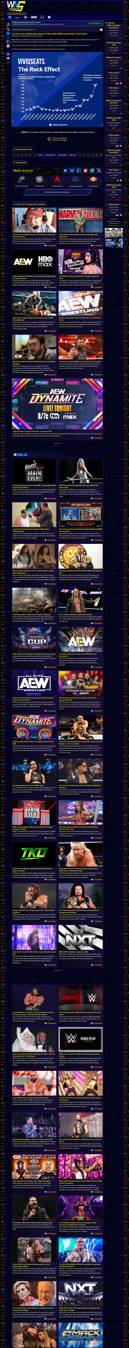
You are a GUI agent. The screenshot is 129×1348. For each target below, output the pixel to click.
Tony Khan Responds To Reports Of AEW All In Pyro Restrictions (78, 655)
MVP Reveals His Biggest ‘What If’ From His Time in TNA (33, 1139)
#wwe (40, 155)
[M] (25, 29)
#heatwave (114, 65)
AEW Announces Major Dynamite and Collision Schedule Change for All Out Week (33, 699)
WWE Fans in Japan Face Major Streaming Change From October (79, 1055)
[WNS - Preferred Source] (57, 138)
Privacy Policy (114, 225)
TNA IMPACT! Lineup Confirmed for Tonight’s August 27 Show (79, 277)
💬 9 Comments (50, 1319)
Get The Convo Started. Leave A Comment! (57, 192)
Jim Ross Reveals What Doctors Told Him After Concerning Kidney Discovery (34, 236)
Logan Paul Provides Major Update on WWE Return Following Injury (31, 530)
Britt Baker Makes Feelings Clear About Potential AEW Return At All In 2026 (78, 828)
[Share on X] (99, 170)
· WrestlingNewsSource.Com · (16, 13)
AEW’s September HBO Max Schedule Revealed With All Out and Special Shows (34, 277)
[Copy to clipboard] (65, 170)
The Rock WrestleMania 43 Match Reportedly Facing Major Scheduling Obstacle (80, 1265)
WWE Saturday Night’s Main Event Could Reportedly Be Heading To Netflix (33, 828)
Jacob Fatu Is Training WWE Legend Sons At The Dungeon (80, 361)
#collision (113, 96)
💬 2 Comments (96, 540)
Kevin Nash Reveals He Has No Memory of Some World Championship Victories (79, 911)
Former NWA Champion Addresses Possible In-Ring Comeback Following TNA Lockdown (77, 1224)
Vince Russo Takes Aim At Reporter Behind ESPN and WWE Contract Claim (80, 530)
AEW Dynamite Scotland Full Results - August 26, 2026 (32, 431)
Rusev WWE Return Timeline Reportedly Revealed (31, 1098)
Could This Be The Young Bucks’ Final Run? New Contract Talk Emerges (80, 1099)
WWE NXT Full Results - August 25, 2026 (73, 952)
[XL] (29, 29)
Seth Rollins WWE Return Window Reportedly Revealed (32, 1223)
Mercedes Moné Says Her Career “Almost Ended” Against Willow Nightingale (33, 572)
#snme (114, 110)
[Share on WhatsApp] (92, 170)
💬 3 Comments (50, 1067)
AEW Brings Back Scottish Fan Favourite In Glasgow (31, 614)
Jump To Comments (21, 186)
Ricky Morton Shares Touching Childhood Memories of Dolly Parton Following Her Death (78, 870)
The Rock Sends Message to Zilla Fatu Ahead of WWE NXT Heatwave (80, 786)
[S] (23, 29)
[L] (27, 29)
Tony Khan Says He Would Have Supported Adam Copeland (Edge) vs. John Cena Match (80, 743)
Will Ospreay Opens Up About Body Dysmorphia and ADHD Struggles (34, 363)
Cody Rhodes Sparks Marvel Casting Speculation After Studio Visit (78, 236)
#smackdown (50, 155)
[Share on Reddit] (85, 170)
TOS (109, 225)
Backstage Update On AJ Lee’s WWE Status (28, 785)
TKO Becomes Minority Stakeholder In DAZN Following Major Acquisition (32, 870)
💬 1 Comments (50, 540)
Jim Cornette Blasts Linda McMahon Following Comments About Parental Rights (33, 1309)
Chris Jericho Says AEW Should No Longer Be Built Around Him (34, 953)
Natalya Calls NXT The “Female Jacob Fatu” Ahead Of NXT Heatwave (34, 911)
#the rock (72, 155)
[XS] (20, 29)
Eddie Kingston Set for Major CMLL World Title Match (32, 1181)
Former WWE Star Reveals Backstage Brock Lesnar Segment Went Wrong (31, 1265)
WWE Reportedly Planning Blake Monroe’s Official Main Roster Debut (78, 486)
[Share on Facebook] (79, 170)
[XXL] (33, 29)
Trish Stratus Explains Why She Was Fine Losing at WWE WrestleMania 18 (33, 319)
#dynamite (114, 80)
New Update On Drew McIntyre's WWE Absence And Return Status (80, 1140)
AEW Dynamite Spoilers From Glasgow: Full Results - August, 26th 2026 (78, 699)
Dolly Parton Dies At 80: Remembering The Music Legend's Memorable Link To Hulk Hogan (34, 1055)
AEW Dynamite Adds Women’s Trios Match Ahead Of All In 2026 (33, 743)
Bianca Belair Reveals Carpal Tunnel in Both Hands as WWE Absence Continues (80, 1182)
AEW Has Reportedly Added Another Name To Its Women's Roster (80, 319)
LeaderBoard (93, 186)
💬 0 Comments (50, 245)
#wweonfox (62, 155)
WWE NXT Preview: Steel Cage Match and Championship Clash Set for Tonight (79, 1309)
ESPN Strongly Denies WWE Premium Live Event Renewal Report (80, 1013)
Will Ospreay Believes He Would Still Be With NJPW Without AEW (80, 572)
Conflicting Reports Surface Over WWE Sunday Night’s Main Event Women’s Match (34, 486)
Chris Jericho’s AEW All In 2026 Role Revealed (75, 614)
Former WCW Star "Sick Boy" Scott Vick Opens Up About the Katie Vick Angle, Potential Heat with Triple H (33, 1013)
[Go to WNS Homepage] (16, 6)
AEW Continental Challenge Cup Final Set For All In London (34, 654)
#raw (113, 53)
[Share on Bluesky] (72, 170)
